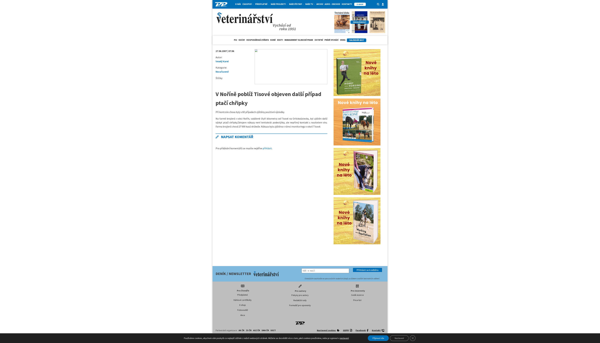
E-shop (242, 305)
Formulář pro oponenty (300, 305)
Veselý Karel (222, 61)
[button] (367, 270)
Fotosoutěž (242, 310)
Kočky (242, 40)
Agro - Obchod (332, 4)
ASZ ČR (256, 330)
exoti (280, 40)
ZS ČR (249, 330)
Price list (357, 300)
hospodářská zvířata (257, 40)
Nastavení (399, 338)
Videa (342, 40)
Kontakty (347, 4)
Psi (235, 40)
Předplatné (242, 294)
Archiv (319, 4)
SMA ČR (265, 330)
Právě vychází (331, 40)
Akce (242, 315)
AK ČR (241, 330)
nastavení (344, 338)
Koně (273, 40)
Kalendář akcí (356, 40)
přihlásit (267, 148)
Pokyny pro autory (300, 295)
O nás (238, 4)
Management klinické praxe (299, 40)
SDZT (273, 330)
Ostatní (319, 40)
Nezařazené (222, 71)
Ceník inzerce (357, 295)
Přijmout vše (378, 338)
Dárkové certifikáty (243, 300)
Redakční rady (300, 300)
